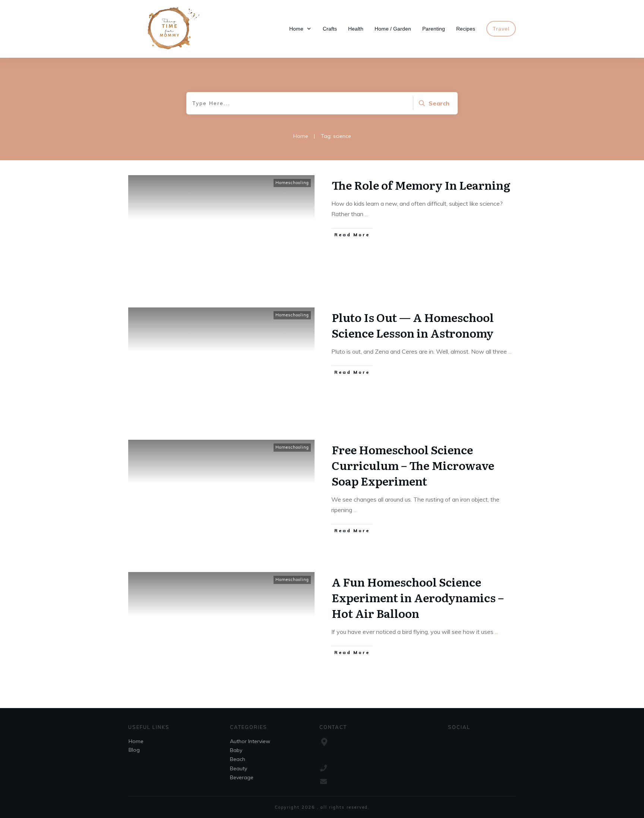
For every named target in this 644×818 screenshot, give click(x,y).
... (366, 214)
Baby (236, 750)
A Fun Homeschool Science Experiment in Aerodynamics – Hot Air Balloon (418, 597)
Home (136, 741)
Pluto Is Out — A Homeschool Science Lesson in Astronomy (413, 325)
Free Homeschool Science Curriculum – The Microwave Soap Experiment (413, 465)
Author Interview (250, 741)
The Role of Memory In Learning (421, 185)
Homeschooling (292, 182)
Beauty (238, 768)
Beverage (241, 777)
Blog (134, 749)
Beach (237, 759)
